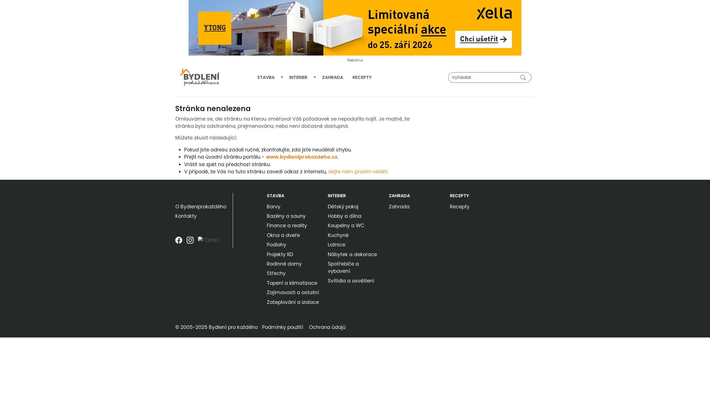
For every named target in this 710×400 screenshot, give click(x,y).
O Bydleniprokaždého (200, 206)
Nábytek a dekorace (352, 254)
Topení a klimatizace (292, 283)
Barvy (273, 206)
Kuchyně (338, 235)
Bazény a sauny (286, 216)
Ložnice (336, 244)
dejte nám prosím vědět (357, 171)
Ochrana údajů (327, 327)
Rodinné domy (284, 264)
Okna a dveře (283, 235)
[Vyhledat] (524, 77)
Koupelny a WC (346, 225)
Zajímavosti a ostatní (293, 292)
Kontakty (186, 216)
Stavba (266, 77)
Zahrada (332, 77)
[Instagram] (190, 242)
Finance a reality (287, 225)
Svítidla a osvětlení (351, 281)
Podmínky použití (282, 327)
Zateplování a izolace (293, 302)
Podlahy (276, 244)
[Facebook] (178, 242)
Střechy (276, 273)
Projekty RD (280, 254)
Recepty (362, 77)
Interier (298, 77)
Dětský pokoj (343, 206)
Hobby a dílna (344, 216)
